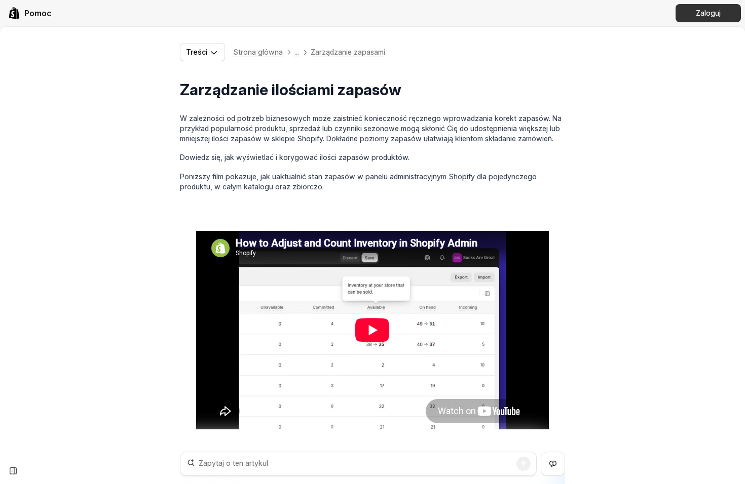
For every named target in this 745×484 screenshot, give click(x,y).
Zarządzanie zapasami (348, 52)
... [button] (296, 52)
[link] (30, 13)
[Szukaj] (523, 464)
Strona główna (258, 52)
